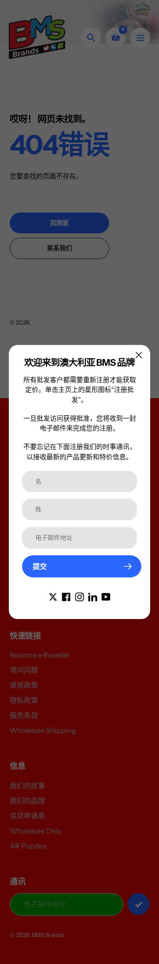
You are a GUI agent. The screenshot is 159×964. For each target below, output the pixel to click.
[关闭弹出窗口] (138, 354)
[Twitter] (53, 596)
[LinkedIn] (92, 596)
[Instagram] (79, 596)
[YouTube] (106, 596)
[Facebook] (66, 596)
